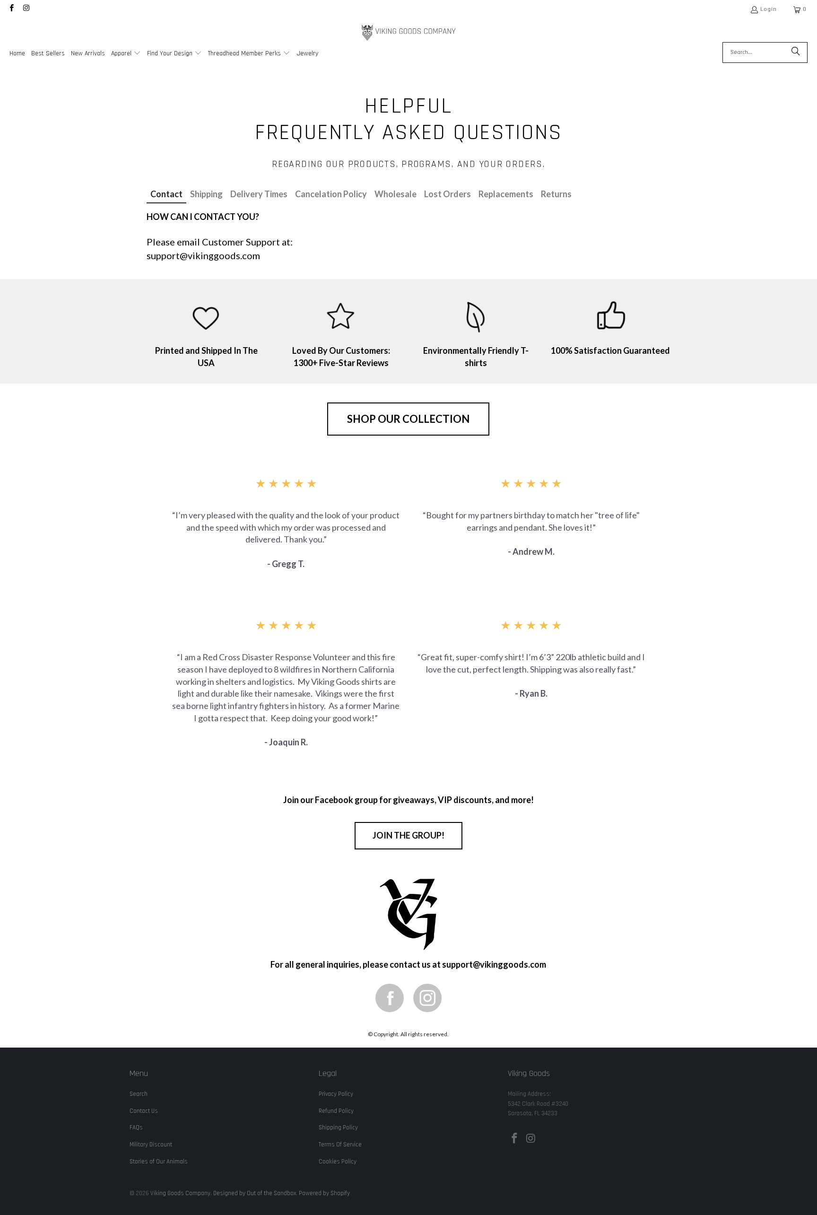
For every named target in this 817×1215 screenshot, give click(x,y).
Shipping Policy (338, 1127)
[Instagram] (427, 997)
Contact (166, 194)
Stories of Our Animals (159, 1161)
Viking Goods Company (180, 1193)
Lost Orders (447, 194)
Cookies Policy (337, 1161)
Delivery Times (258, 194)
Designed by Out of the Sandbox (254, 1193)
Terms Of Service (340, 1144)
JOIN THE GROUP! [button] (408, 835)
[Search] (796, 52)
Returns (556, 194)
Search (139, 1094)
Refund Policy (336, 1111)
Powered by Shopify (324, 1193)
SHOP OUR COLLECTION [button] (408, 418)
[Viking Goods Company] (408, 33)
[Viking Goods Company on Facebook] (11, 9)
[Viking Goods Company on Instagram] (26, 9)
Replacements (505, 194)
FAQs (136, 1127)
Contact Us (144, 1111)
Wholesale (395, 194)
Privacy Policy (336, 1094)
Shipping (206, 194)
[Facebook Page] (389, 997)
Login (768, 9)
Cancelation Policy (331, 194)
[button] (126, 54)
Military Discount (151, 1144)
